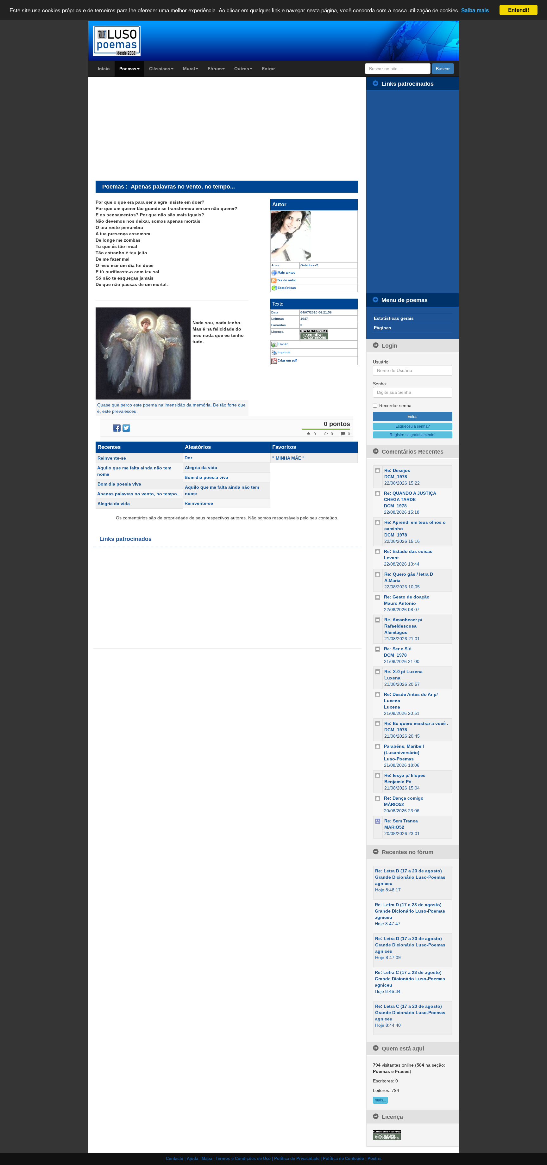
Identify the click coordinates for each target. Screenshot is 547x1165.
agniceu (384, 883)
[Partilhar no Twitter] (126, 428)
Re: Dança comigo (404, 798)
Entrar (268, 68)
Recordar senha (395, 405)
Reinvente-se (111, 458)
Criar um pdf (287, 360)
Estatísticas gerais (394, 318)
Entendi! (518, 10)
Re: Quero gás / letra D (408, 574)
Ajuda (192, 1158)
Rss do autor (286, 280)
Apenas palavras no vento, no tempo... (139, 493)
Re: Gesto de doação (407, 596)
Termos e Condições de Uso (243, 1158)
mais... (380, 1100)
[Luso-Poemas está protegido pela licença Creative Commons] (387, 1134)
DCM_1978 (395, 476)
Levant (391, 557)
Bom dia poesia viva (119, 483)
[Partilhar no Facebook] (117, 428)
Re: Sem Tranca (401, 820)
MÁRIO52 (394, 804)
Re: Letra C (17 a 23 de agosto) (408, 972)
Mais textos (286, 272)
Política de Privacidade (296, 1158)
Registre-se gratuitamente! (412, 435)
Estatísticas (287, 287)
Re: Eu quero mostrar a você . (416, 723)
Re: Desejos (397, 470)
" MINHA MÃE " (288, 458)
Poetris (374, 1158)
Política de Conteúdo (343, 1158)
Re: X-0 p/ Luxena (403, 671)
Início (104, 68)
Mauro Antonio (400, 603)
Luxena (392, 677)
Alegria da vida (113, 503)
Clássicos (159, 68)
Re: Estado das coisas (408, 551)
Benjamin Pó (398, 781)
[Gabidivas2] (314, 236)
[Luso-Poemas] (134, 41)
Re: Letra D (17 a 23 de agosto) (408, 870)
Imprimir (284, 352)
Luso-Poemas (399, 758)
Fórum (215, 68)
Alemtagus (395, 632)
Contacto (174, 1158)
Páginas (382, 327)
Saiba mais (475, 10)
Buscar (443, 68)
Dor (188, 457)
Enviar (283, 344)
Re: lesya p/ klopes (404, 775)
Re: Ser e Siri (398, 648)
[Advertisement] (149, 128)
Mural (189, 68)
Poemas (127, 68)
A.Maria (392, 580)
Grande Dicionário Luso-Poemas (410, 877)
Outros (241, 68)
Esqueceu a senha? (412, 426)
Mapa (207, 1158)
